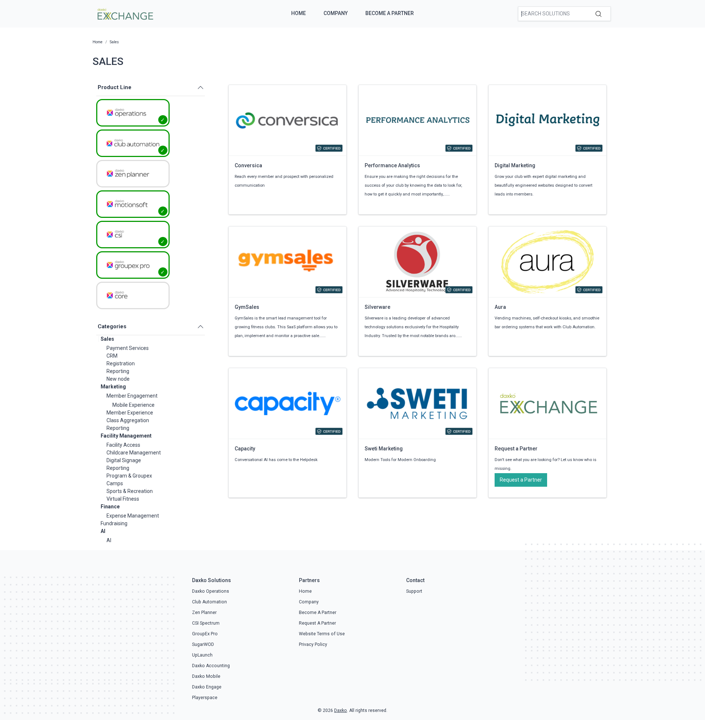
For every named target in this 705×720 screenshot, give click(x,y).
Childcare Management (133, 453)
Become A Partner (389, 13)
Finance (110, 506)
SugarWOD (203, 644)
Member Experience (129, 413)
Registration (120, 363)
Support (414, 591)
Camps (114, 483)
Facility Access (123, 445)
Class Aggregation (127, 420)
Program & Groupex (129, 476)
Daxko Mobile (206, 676)
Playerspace (204, 697)
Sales (107, 339)
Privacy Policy (313, 644)
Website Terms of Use (322, 633)
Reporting (117, 371)
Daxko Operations (210, 591)
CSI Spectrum (206, 623)
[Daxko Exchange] (124, 13)
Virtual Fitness (122, 499)
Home (298, 13)
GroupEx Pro (205, 633)
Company (335, 13)
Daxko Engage (206, 687)
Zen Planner (204, 612)
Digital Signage (123, 460)
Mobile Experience (133, 405)
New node (118, 379)
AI (103, 531)
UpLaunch (202, 655)
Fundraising (114, 523)
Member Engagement (132, 396)
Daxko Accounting (211, 665)
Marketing (113, 387)
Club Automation (209, 601)
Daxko (340, 710)
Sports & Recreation (129, 491)
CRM (112, 356)
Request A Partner (317, 623)
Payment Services (127, 348)
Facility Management (126, 436)
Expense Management (132, 516)
